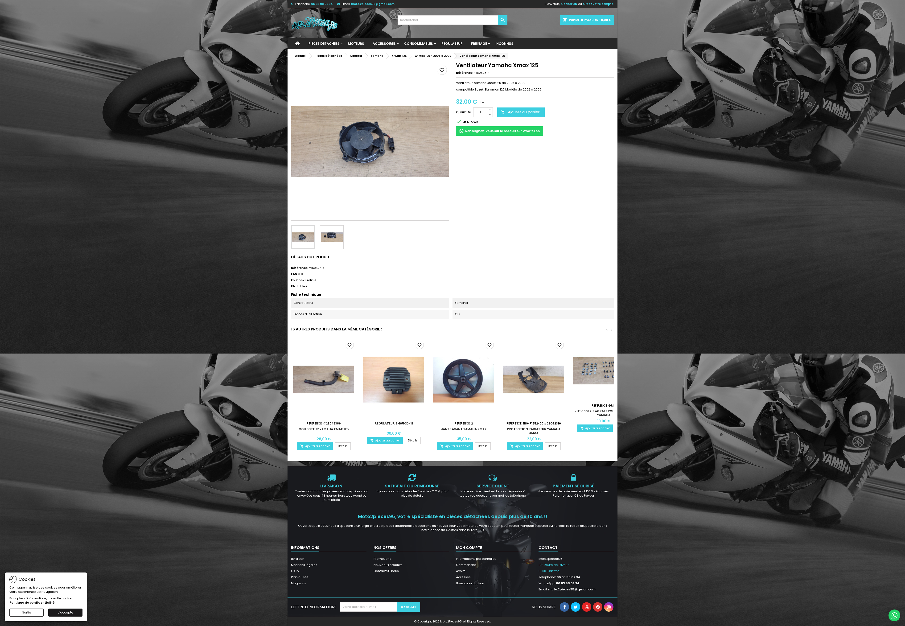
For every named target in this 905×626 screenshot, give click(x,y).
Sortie (26, 612)
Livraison (297, 558)
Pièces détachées (324, 43)
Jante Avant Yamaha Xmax (464, 429)
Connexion (569, 4)
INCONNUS (504, 43)
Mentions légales (304, 565)
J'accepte (65, 612)
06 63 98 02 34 (322, 4)
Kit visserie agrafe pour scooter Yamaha (604, 413)
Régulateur (452, 43)
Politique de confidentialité (31, 602)
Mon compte (469, 547)
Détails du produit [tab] (310, 257)
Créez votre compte (598, 4)
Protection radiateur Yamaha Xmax (533, 431)
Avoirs (460, 571)
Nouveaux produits (388, 565)
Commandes (466, 565)
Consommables (418, 43)
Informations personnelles (476, 558)
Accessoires (384, 43)
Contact (548, 547)
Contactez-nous (386, 571)
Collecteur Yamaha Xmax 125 (324, 429)
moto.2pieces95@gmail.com (373, 4)
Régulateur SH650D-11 (394, 423)
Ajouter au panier (520, 112)
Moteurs (356, 43)
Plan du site (300, 577)
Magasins (298, 583)
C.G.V (295, 571)
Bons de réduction (470, 583)
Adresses (463, 577)
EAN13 (295, 274)
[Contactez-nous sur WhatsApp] (894, 615)
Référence (464, 73)
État (294, 286)
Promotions (382, 558)
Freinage (479, 43)
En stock (297, 280)
